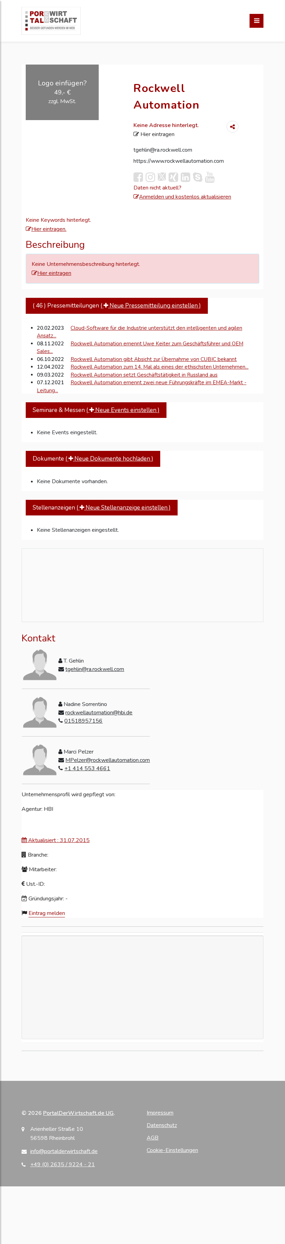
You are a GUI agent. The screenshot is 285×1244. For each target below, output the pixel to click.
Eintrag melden (46, 913)
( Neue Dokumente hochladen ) (109, 459)
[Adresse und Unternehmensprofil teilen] (232, 127)
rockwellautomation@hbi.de (98, 712)
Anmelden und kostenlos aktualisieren (185, 197)
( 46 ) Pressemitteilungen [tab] (117, 306)
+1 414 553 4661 (87, 768)
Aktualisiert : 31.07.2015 (58, 840)
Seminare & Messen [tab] (96, 410)
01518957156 (83, 721)
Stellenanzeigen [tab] (102, 508)
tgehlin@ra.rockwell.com (162, 150)
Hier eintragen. (48, 229)
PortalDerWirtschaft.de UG (78, 1113)
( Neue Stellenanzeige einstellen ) (123, 508)
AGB (152, 1138)
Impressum (160, 1113)
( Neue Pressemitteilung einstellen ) (150, 306)
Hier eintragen (156, 134)
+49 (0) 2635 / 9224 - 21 (62, 1164)
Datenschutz (162, 1125)
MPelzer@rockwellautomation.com (107, 760)
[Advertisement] (142, 1010)
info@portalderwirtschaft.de (64, 1151)
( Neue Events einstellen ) (123, 410)
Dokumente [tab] (93, 459)
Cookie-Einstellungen (172, 1150)
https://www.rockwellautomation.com (178, 161)
